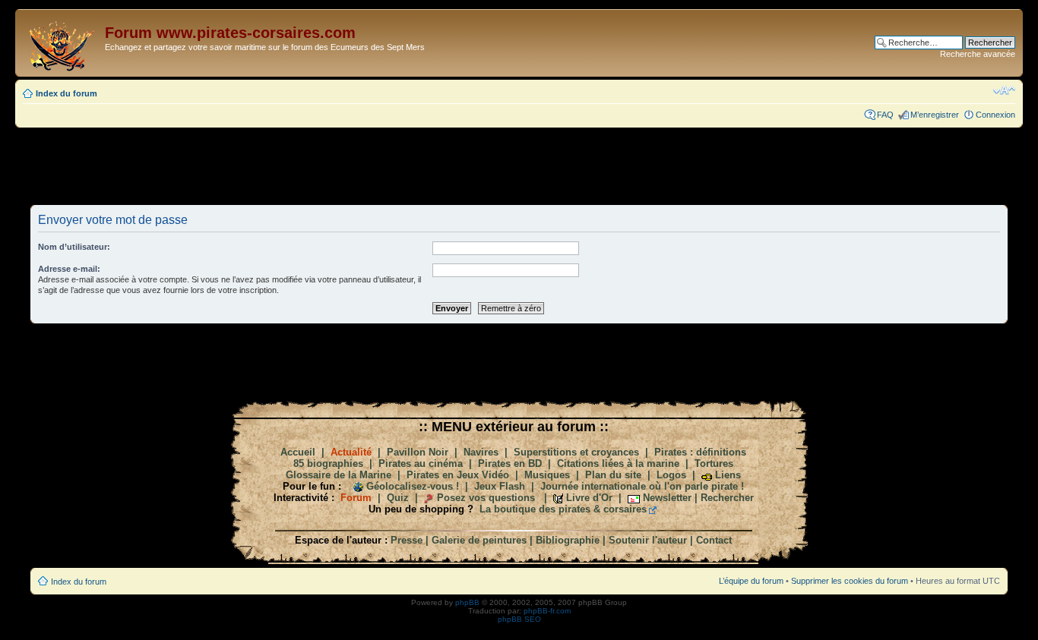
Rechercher (727, 497)
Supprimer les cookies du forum (849, 580)
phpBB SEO (519, 619)
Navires (481, 452)
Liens (728, 475)
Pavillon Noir (417, 452)
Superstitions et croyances (576, 452)
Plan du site (613, 475)
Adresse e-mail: (69, 268)
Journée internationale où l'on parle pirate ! (642, 486)
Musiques (547, 475)
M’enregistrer (934, 114)
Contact (714, 540)
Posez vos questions (486, 497)
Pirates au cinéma (420, 463)
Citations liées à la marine (618, 463)
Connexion (995, 114)
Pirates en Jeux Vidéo (458, 475)
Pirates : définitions (700, 452)
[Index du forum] (62, 43)
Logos (671, 475)
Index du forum (66, 93)
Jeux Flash (499, 486)
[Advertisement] (519, 165)
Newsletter (667, 497)
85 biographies (328, 463)
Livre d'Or (589, 497)
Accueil (297, 452)
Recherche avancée (977, 53)
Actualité (351, 452)
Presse (406, 540)
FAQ (885, 114)
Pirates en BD (510, 463)
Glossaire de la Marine (338, 475)
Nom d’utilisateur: (74, 246)
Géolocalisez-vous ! (412, 486)
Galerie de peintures (479, 540)
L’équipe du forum (751, 580)
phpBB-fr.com (547, 611)
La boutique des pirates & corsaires (563, 509)
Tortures (714, 463)
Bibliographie (568, 540)
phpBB (467, 602)
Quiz (398, 497)
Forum (356, 497)
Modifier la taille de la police (1004, 90)
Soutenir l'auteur (648, 540)
